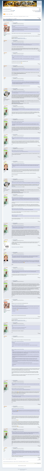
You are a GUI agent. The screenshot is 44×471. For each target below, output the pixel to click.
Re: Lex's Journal (15, 22)
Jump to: (35, 463)
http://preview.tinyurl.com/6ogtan (16, 102)
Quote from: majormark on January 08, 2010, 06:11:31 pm (18, 269)
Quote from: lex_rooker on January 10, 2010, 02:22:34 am (18, 408)
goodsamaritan (6, 299)
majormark (6, 239)
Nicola (5, 161)
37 (8, 18)
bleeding (5, 447)
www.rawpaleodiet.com (38, 10)
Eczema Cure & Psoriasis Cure (23, 38)
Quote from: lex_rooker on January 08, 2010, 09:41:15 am (18, 254)
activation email (8, 9)
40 (10, 18)
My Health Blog (18, 38)
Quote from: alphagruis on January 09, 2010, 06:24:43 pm (18, 388)
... (5, 18)
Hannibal (24, 16)
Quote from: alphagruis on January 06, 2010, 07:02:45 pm (18, 121)
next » (40, 17)
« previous (38, 17)
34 (6, 18)
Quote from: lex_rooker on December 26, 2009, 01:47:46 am (18, 163)
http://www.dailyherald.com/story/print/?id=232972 (29, 227)
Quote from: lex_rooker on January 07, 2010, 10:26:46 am (18, 181)
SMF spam (19, 465)
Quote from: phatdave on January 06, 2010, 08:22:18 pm (18, 341)
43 (12, 18)
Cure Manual (15, 38)
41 (11, 18)
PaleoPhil (5, 88)
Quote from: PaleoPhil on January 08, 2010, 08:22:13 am (18, 225)
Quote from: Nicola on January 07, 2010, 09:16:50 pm (17, 208)
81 (13, 18)
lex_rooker (6, 105)
